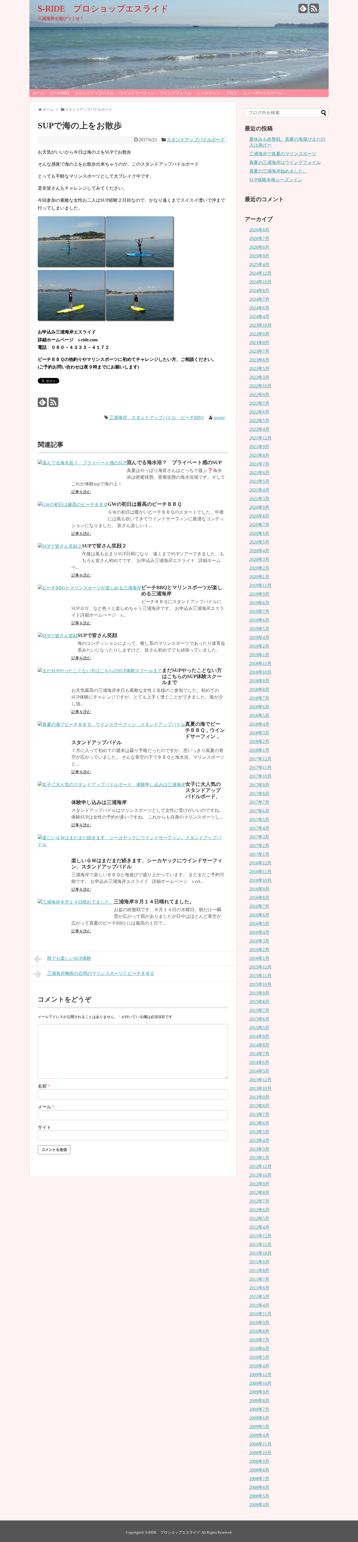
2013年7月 (259, 1114)
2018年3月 (259, 732)
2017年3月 (259, 837)
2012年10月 (260, 1175)
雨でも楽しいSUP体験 (69, 958)
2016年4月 (259, 932)
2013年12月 (260, 1079)
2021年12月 (260, 438)
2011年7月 (259, 1279)
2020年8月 (259, 516)
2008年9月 (259, 1461)
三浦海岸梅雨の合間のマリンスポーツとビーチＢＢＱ (100, 973)
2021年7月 (259, 464)
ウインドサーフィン (137, 93)
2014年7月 (259, 1053)
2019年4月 (259, 637)
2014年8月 (259, 1045)
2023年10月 (260, 325)
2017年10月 (260, 776)
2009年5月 (259, 1426)
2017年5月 (259, 819)
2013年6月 (259, 1123)
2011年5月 (259, 1296)
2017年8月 (259, 793)
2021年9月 (259, 446)
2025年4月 (259, 264)
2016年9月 (259, 889)
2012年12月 (260, 1166)
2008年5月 (259, 1496)
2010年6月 (259, 1348)
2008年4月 (259, 1504)
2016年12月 (260, 863)
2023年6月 (259, 360)
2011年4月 (259, 1305)
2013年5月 (259, 1131)
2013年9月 (259, 1097)
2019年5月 (259, 628)
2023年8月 (259, 342)
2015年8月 (259, 1001)
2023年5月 (259, 368)
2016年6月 (259, 915)
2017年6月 (259, 810)
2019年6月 (259, 620)
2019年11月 (260, 585)
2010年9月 (259, 1322)
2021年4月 (259, 490)
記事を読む (81, 492)
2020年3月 (259, 559)
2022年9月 (259, 394)
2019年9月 (259, 594)
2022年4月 (259, 429)
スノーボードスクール (262, 93)
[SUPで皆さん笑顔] (57, 635)
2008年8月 (259, 1470)
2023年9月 (259, 334)
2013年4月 (259, 1140)
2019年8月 (259, 602)
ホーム (38, 93)
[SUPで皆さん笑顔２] (60, 546)
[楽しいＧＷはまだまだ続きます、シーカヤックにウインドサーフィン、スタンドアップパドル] (131, 844)
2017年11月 (260, 767)
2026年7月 (259, 238)
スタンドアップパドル (94, 93)
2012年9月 (259, 1183)
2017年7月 (259, 802)
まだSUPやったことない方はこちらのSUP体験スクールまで (192, 676)
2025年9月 (259, 255)
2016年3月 (259, 941)
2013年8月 (259, 1105)
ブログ (231, 93)
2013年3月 (259, 1149)
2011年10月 (260, 1253)
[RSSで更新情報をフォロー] (314, 10)
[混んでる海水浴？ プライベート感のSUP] (82, 462)
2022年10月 (260, 386)
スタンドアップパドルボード (196, 139)
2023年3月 (259, 377)
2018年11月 (260, 663)
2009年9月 (259, 1392)
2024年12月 (260, 273)
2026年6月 (259, 247)
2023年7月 (259, 351)
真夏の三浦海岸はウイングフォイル (285, 162)
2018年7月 (259, 698)
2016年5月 (259, 923)
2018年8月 (259, 689)
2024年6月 (259, 307)
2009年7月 (259, 1409)
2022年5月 (259, 420)
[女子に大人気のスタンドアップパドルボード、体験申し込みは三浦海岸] (111, 784)
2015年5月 (259, 1027)
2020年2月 (259, 568)
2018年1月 (259, 750)
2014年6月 (259, 1062)
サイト (44, 1127)
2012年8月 (259, 1192)
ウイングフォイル (175, 93)
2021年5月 (259, 481)
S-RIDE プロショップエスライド (103, 8)
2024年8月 (259, 290)
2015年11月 (260, 975)
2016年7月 (259, 906)
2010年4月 (259, 1366)
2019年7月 (259, 611)
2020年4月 (259, 550)
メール (46, 1106)
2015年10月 (260, 984)
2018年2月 (259, 741)
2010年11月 (260, 1313)
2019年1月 (259, 654)
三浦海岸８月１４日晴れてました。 (154, 901)
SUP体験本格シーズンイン (275, 179)
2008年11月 (260, 1444)
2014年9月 (259, 1036)
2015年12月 (260, 967)
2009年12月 (260, 1374)
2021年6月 (259, 472)
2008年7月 (259, 1478)
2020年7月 (259, 524)
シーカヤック (208, 93)
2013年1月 (259, 1157)
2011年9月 (259, 1261)
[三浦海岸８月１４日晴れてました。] (76, 902)
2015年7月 (259, 1010)
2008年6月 (259, 1487)
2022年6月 (259, 412)
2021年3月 (259, 498)
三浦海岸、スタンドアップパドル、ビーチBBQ (156, 417)
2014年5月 (259, 1071)
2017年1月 (259, 854)
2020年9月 (259, 507)
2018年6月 (259, 706)
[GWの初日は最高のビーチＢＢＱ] (73, 504)
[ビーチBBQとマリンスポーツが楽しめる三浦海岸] (89, 588)
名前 (44, 1086)
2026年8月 (259, 229)
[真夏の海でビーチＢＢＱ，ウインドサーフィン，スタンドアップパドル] (111, 724)
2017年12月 (260, 758)
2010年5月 (259, 1357)
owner (219, 417)
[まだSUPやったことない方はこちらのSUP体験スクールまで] (100, 670)
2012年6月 (259, 1209)
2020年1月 (259, 576)
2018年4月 (259, 724)
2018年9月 (259, 680)
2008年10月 (260, 1452)
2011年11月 (260, 1244)
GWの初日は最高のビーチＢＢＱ (145, 504)
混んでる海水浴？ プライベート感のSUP (174, 462)
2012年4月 (259, 1227)
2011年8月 (259, 1270)
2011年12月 (260, 1235)
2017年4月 (259, 828)
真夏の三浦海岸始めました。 (278, 171)
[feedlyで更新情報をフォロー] (303, 10)
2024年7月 (259, 299)
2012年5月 (259, 1218)
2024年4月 (259, 316)
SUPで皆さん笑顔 (97, 635)
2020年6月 (259, 533)
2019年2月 (259, 646)
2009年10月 (260, 1383)
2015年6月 (259, 1019)
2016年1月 (259, 958)
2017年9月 (259, 784)
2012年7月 (259, 1201)
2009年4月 (259, 1435)
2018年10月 (260, 672)
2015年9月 (259, 993)
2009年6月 (259, 1418)
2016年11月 (260, 871)
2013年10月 (260, 1088)
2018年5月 (259, 715)
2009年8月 (259, 1400)
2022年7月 (259, 403)
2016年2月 (259, 949)
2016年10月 (260, 880)
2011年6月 (259, 1287)
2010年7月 (259, 1340)
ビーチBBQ (59, 93)
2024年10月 (260, 281)
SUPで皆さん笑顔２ (104, 546)
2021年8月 (259, 455)
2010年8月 (259, 1331)
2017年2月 (259, 845)
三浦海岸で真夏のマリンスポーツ (282, 153)
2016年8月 (259, 897)
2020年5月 (259, 542)
